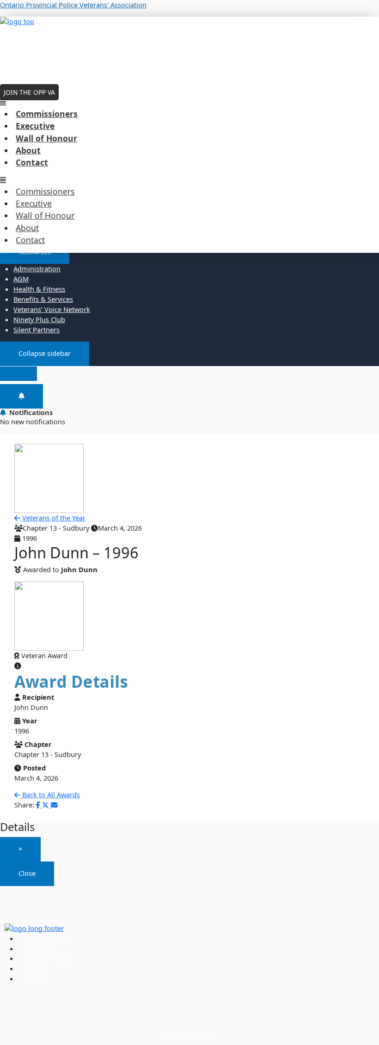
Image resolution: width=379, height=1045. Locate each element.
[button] (189, 103)
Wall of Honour (46, 138)
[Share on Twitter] (46, 804)
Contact (32, 162)
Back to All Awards (50, 794)
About (28, 150)
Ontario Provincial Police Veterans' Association (73, 4)
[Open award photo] (49, 616)
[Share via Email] (54, 804)
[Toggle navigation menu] (18, 374)
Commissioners (47, 113)
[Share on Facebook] (39, 804)
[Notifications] (21, 396)
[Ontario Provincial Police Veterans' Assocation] (189, 47)
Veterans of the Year (53, 517)
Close (27, 873)
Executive (35, 125)
